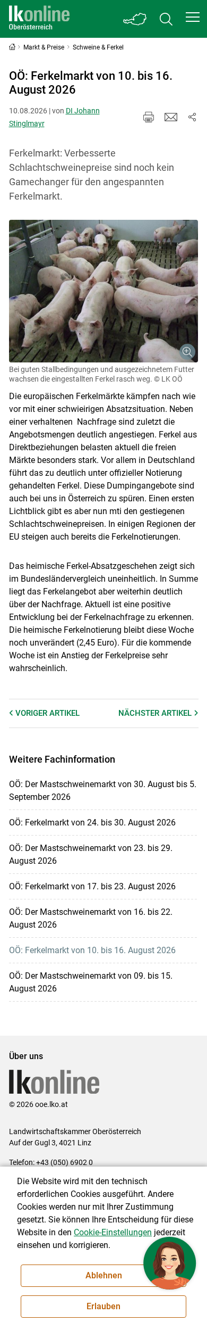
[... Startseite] (39, 18)
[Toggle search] (166, 19)
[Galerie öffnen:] (104, 291)
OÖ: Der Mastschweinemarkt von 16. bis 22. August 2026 (90, 918)
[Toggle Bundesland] (135, 19)
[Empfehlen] (171, 117)
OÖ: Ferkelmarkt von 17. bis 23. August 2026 (92, 886)
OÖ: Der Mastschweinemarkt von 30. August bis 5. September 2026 (102, 790)
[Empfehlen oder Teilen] (192, 117)
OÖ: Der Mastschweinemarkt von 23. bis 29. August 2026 (90, 854)
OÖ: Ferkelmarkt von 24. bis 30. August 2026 (92, 822)
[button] (193, 17)
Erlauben (103, 1306)
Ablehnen (103, 1275)
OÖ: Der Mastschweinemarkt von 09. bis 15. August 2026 (90, 982)
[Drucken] (148, 117)
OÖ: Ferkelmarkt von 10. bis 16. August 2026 (92, 950)
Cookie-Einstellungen (113, 1232)
